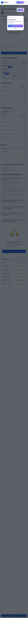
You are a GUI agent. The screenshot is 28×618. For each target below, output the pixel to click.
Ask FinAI (21, 2)
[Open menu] (25, 2)
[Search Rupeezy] (14, 2)
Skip (15, 28)
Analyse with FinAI (15, 26)
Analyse (21, 9)
